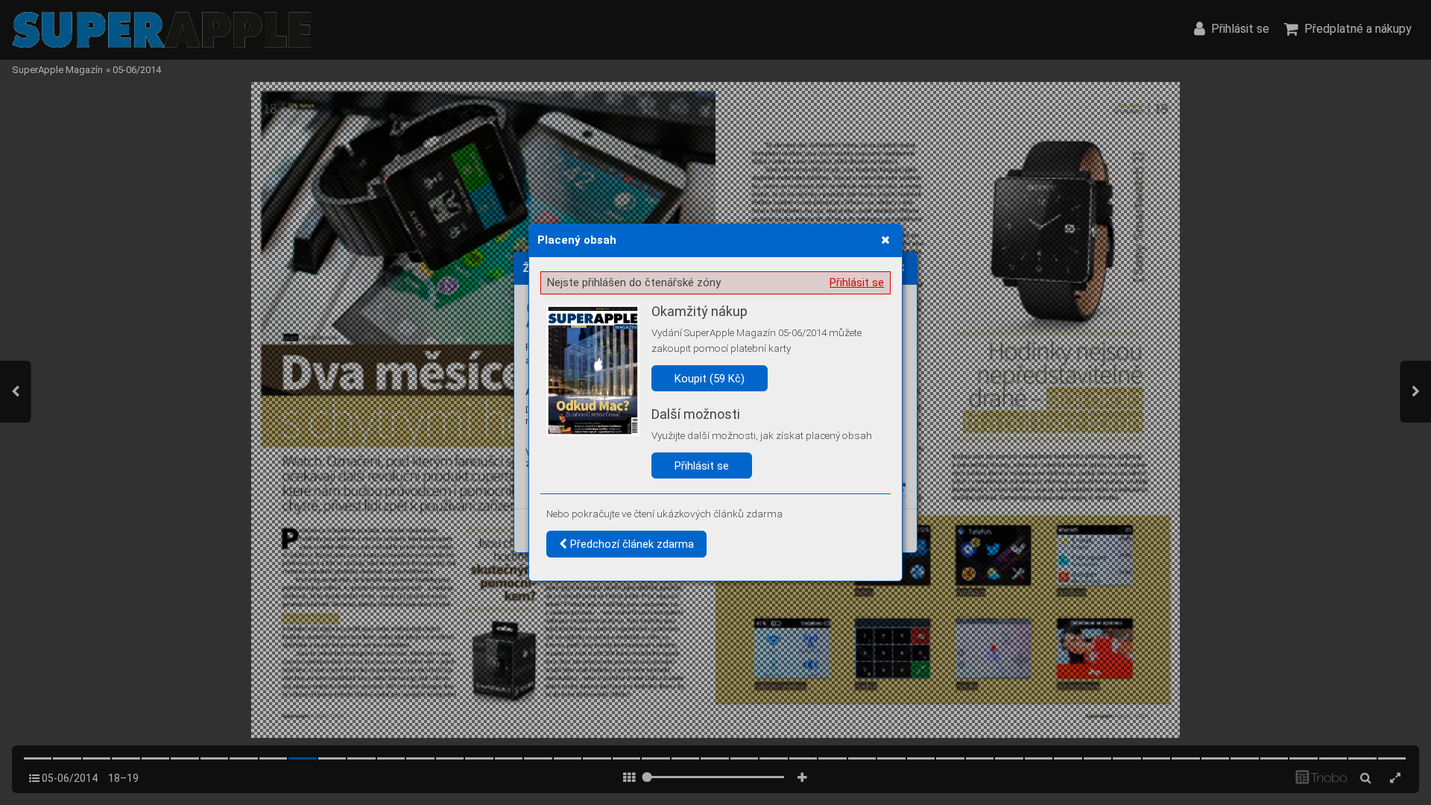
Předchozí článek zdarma (630, 544)
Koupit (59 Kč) (710, 378)
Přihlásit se (857, 282)
